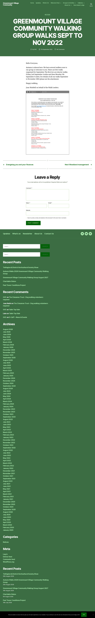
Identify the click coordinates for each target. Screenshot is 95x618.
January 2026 (8, 347)
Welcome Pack (55, 3)
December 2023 (9, 409)
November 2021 (9, 473)
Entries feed (7, 557)
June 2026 (7, 334)
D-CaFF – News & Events (18, 317)
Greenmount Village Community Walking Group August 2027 (25, 277)
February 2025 (8, 373)
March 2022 (7, 463)
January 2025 (8, 376)
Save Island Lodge (78, 5)
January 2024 (8, 406)
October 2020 (8, 507)
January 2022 (8, 468)
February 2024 (8, 404)
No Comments (60, 49)
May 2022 (6, 458)
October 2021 (8, 476)
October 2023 (8, 414)
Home (32, 3)
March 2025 (7, 370)
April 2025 (7, 368)
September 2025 (9, 358)
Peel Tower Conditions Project (14, 285)
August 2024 (8, 388)
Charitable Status (9, 281)
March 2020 (7, 525)
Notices (47, 14)
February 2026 (8, 345)
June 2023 (7, 424)
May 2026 (6, 337)
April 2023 (7, 430)
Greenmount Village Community (11, 4)
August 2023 (8, 419)
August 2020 (8, 512)
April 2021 (7, 491)
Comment (29, 188)
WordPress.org (8, 562)
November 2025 (9, 352)
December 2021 (9, 471)
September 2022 (9, 448)
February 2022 (8, 466)
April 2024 (7, 399)
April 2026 (7, 340)
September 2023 (9, 417)
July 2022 (6, 453)
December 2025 (9, 350)
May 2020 (6, 520)
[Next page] (30, 92)
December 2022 (9, 440)
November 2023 (9, 412)
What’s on (16, 234)
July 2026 (6, 332)
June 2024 (7, 394)
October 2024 (8, 383)
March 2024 (7, 401)
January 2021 (8, 499)
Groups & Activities (68, 3)
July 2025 (6, 363)
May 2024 (6, 396)
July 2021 (6, 484)
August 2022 (8, 450)
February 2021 (8, 497)
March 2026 (7, 342)
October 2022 (8, 445)
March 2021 (7, 494)
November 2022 (9, 443)
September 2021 (9, 479)
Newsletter (27, 234)
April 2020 (7, 522)
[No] (93, 614)
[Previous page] (27, 92)
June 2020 (7, 517)
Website (28, 210)
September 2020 (9, 509)
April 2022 (7, 461)
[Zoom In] (40, 92)
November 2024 (9, 381)
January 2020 (8, 530)
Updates (38, 3)
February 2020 (8, 527)
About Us (67, 5)
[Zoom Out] (38, 92)
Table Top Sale (14, 310)
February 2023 (8, 435)
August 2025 (8, 360)
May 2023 (6, 427)
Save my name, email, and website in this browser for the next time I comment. (46, 218)
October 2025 (8, 355)
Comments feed (9, 559)
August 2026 (8, 329)
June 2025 (7, 365)
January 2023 (8, 437)
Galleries (80, 3)
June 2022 (7, 455)
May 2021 (6, 489)
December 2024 (9, 378)
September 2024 (9, 386)
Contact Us (49, 234)
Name (28, 203)
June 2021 (7, 486)
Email (50, 203)
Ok (84, 614)
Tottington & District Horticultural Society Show (20, 267)
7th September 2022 (46, 49)
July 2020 (6, 515)
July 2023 (6, 422)
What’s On (46, 3)
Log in (5, 554)
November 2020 (9, 504)
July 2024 (6, 391)
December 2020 (9, 502)
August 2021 (8, 481)
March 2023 (7, 432)
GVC (35, 49)
